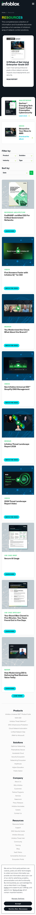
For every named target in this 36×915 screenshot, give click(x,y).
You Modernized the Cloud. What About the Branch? (17, 331)
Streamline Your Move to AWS (25, 131)
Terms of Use (17, 890)
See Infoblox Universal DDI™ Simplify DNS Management (17, 388)
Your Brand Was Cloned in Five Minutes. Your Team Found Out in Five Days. (16, 618)
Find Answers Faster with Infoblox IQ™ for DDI (16, 273)
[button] (33, 4)
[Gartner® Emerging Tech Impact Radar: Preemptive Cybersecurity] (10, 114)
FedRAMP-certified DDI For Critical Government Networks (17, 217)
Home (3, 12)
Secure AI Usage (11, 558)
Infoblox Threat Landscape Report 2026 (16, 445)
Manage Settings (18, 898)
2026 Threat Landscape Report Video (15, 502)
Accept (18, 904)
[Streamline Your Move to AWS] (10, 136)
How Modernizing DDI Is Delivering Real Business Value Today (16, 675)
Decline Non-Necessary (18, 909)
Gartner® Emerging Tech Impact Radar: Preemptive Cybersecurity (26, 108)
